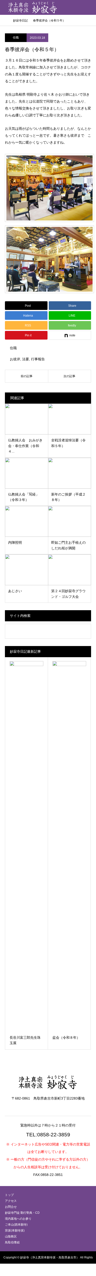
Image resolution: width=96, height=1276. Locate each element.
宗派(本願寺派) (15, 1230)
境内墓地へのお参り (18, 1218)
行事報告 (38, 359)
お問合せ (11, 1207)
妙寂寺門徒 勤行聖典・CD (22, 1212)
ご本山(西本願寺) (16, 1224)
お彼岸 (15, 359)
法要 (25, 359)
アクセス (11, 1201)
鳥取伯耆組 (12, 1242)
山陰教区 (11, 1236)
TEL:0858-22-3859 (48, 1134)
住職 (16, 37)
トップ (9, 1195)
